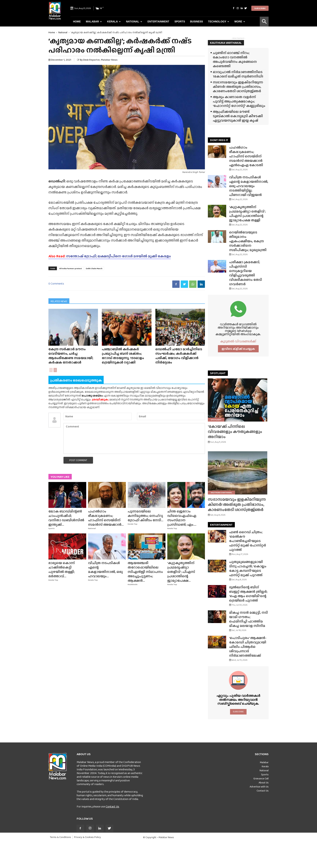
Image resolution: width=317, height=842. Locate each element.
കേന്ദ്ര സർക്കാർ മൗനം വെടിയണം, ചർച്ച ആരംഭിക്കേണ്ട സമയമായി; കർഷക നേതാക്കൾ (70, 356)
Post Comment (78, 460)
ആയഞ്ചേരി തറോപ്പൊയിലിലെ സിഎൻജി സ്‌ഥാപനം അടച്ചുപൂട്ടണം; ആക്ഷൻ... (145, 571)
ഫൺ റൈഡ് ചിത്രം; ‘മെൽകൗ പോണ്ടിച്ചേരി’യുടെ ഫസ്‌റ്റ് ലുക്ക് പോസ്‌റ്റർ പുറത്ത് (247, 541)
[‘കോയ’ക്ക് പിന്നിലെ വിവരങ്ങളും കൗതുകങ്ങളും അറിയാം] (238, 400)
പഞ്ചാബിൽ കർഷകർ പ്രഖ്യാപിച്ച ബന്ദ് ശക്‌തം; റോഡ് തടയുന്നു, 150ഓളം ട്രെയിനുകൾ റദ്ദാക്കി (123, 356)
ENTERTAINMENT (221, 524)
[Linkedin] (242, 8)
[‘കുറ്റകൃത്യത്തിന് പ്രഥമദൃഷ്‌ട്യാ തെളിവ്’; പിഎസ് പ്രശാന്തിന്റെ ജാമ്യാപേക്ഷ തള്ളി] (186, 546)
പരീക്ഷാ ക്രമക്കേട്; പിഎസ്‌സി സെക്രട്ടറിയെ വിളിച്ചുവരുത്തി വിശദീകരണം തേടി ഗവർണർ (245, 273)
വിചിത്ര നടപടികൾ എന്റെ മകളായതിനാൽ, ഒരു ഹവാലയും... (105, 569)
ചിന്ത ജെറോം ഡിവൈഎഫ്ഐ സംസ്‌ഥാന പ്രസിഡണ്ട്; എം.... (181, 518)
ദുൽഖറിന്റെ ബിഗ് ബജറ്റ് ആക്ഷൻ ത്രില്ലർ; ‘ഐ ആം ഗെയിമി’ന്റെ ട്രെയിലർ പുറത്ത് (248, 594)
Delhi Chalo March (94, 268)
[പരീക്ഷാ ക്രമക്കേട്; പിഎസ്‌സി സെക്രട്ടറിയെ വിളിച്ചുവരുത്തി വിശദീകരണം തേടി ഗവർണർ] (217, 266)
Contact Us (112, 806)
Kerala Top (132, 524)
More (238, 21)
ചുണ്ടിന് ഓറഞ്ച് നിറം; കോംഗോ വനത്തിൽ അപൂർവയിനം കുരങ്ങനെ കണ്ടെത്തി (235, 59)
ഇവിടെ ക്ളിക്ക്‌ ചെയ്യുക (238, 349)
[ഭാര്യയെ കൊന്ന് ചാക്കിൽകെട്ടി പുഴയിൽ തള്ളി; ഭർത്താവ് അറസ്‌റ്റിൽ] (67, 546)
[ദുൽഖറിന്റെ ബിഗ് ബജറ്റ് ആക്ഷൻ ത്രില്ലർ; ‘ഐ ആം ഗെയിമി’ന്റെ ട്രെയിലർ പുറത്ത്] (217, 591)
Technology (217, 21)
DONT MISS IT (219, 140)
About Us (264, 782)
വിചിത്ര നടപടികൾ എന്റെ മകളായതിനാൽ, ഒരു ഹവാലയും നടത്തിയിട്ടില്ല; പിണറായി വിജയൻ (248, 186)
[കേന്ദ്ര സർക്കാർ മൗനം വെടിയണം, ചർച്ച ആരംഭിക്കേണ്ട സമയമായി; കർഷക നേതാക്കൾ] (73, 327)
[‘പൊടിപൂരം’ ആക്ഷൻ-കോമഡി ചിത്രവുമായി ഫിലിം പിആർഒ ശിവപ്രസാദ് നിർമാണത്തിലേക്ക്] (217, 642)
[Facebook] (234, 8)
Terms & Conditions (60, 837)
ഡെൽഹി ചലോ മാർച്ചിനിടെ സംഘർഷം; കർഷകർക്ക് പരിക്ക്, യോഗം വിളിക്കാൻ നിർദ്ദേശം (178, 356)
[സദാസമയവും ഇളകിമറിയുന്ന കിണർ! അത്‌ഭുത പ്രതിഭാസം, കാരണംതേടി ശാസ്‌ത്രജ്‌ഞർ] (238, 472)
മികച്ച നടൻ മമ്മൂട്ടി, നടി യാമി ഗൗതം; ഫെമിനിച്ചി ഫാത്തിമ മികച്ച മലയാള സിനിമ (248, 619)
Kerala (112, 21)
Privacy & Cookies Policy (87, 837)
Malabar (92, 21)
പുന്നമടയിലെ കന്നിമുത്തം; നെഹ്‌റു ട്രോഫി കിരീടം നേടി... (145, 516)
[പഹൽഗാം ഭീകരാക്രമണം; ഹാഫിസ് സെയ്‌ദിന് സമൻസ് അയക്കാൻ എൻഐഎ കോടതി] (107, 495)
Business (196, 21)
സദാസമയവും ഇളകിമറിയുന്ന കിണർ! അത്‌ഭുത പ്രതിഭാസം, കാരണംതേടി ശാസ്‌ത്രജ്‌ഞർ (238, 86)
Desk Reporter (91, 60)
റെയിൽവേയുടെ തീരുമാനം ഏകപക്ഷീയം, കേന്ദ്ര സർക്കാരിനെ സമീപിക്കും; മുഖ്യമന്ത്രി (248, 241)
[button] (264, 21)
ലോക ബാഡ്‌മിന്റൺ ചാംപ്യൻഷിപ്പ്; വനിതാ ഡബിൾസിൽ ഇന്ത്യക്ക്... (66, 518)
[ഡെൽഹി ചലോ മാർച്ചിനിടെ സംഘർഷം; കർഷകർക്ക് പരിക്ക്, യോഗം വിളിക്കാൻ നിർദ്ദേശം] (180, 327)
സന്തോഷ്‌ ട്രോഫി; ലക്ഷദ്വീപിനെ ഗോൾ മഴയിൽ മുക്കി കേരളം (109, 256)
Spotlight (216, 419)
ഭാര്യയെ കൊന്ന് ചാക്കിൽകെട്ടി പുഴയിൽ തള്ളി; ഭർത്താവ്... (61, 569)
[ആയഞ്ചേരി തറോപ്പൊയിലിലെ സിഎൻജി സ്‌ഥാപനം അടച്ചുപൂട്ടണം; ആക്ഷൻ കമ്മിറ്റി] (146, 546)
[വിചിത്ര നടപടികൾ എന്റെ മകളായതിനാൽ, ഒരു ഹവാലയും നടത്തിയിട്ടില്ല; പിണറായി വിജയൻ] (107, 546)
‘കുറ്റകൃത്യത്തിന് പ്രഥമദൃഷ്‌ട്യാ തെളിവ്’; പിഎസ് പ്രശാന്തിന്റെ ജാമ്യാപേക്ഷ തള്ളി (247, 213)
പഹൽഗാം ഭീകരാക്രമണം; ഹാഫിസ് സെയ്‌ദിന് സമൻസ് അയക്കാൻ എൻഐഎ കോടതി (246, 156)
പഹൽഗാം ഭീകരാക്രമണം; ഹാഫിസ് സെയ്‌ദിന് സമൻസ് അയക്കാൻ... (106, 518)
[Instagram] (238, 8)
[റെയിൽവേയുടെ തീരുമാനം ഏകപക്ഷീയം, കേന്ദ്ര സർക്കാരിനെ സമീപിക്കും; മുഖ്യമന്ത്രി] (217, 236)
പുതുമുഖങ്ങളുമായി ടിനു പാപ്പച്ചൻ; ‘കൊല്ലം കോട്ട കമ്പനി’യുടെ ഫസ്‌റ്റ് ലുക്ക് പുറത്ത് (247, 568)
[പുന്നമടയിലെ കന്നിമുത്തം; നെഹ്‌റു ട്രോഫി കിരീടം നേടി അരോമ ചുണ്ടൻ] (146, 495)
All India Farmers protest (70, 268)
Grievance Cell (261, 778)
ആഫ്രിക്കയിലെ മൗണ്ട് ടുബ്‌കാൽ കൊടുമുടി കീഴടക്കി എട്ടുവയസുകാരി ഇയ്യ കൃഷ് (238, 116)
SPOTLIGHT (218, 373)
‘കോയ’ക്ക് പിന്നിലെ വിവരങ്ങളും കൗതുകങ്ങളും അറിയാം (235, 431)
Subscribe (260, 8)
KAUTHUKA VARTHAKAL (226, 42)
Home (77, 21)
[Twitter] (246, 8)
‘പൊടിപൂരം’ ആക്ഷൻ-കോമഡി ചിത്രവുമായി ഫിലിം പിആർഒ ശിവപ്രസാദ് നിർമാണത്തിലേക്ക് (248, 646)
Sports (179, 21)
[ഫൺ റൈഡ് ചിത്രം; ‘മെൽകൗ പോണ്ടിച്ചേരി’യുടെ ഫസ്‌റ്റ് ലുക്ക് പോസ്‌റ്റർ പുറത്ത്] (217, 536)
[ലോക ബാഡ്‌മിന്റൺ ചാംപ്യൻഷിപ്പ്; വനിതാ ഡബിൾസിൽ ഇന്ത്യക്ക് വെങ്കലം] (67, 495)
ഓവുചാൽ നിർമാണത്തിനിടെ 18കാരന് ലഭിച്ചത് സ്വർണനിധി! (238, 74)
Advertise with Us (259, 786)
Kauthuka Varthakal (221, 492)
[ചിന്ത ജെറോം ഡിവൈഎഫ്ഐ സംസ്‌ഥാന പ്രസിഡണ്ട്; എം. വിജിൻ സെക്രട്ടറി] (186, 495)
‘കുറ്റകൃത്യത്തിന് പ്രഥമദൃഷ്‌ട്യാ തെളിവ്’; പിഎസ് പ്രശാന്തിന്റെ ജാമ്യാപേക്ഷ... (181, 571)
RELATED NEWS (59, 301)
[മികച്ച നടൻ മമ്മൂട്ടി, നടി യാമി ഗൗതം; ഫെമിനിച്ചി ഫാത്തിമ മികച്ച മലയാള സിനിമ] (217, 616)
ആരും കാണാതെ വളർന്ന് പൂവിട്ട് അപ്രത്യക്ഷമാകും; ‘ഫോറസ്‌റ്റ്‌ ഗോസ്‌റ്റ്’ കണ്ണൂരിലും (239, 101)
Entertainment (158, 21)
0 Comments (56, 283)
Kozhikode (132, 584)
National (132, 21)
